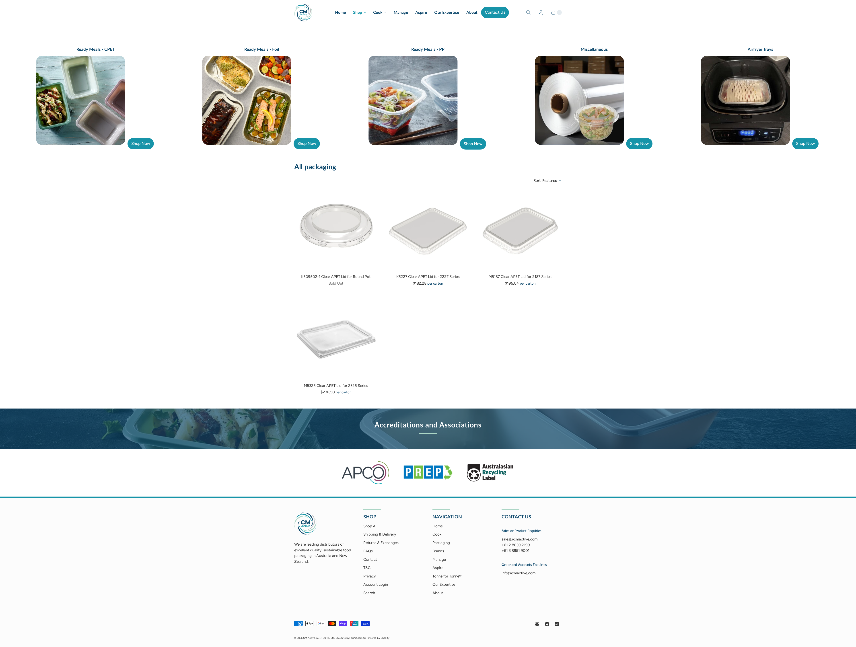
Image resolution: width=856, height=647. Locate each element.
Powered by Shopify (378, 637)
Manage (401, 12)
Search (369, 593)
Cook (378, 12)
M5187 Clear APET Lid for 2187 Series (520, 276)
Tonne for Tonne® (447, 576)
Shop (357, 12)
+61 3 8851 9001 (515, 550)
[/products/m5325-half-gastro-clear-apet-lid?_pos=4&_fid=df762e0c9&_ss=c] (335, 337)
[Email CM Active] (537, 624)
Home (340, 12)
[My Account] (541, 12)
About (471, 12)
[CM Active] (303, 12)
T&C (366, 567)
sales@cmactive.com (519, 539)
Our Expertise (446, 12)
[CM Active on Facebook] (547, 624)
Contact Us (495, 12)
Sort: (545, 180)
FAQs (368, 551)
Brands (438, 551)
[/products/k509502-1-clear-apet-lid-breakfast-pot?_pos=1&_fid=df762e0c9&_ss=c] (335, 228)
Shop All (370, 526)
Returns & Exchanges (381, 542)
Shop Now (140, 143)
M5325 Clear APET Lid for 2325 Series (336, 385)
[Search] (528, 12)
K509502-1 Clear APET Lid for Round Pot (335, 276)
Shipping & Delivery (379, 534)
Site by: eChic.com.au (353, 637)
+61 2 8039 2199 (516, 545)
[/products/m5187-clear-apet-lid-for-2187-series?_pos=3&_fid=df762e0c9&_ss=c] (520, 228)
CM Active (309, 637)
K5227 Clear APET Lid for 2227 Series (428, 276)
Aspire (421, 12)
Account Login (375, 584)
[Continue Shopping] (554, 12)
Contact (370, 559)
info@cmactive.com (518, 573)
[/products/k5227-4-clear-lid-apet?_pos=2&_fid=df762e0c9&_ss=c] (427, 228)
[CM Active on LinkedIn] (557, 624)
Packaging (441, 542)
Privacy (369, 576)
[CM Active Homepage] (305, 533)
